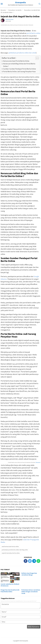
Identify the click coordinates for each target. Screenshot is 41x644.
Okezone (38, 462)
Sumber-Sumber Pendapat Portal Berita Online (19, 69)
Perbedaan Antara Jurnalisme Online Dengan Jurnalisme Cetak (30, 591)
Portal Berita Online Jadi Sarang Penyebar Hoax (19, 71)
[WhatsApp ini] (38, 561)
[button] (36, 58)
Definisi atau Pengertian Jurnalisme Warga (29, 574)
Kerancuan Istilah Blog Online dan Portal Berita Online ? (19, 65)
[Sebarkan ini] (25, 561)
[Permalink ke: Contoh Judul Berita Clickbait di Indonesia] (10, 577)
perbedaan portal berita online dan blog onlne (15, 550)
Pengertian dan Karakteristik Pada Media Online (10, 590)
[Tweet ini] (30, 561)
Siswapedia (20, 2)
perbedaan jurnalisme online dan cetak (22, 53)
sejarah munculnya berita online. (11, 553)
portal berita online (33, 33)
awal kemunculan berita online (10, 546)
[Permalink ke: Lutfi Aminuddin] (2, 20)
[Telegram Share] (34, 561)
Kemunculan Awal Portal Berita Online (16, 61)
